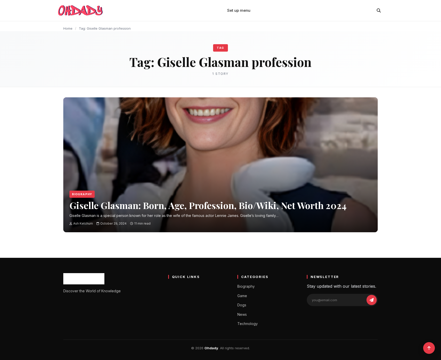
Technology (247, 323)
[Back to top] (429, 348)
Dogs (241, 305)
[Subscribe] (371, 300)
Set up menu (238, 10)
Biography (82, 194)
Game (242, 296)
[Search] (379, 10)
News (242, 314)
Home (67, 28)
